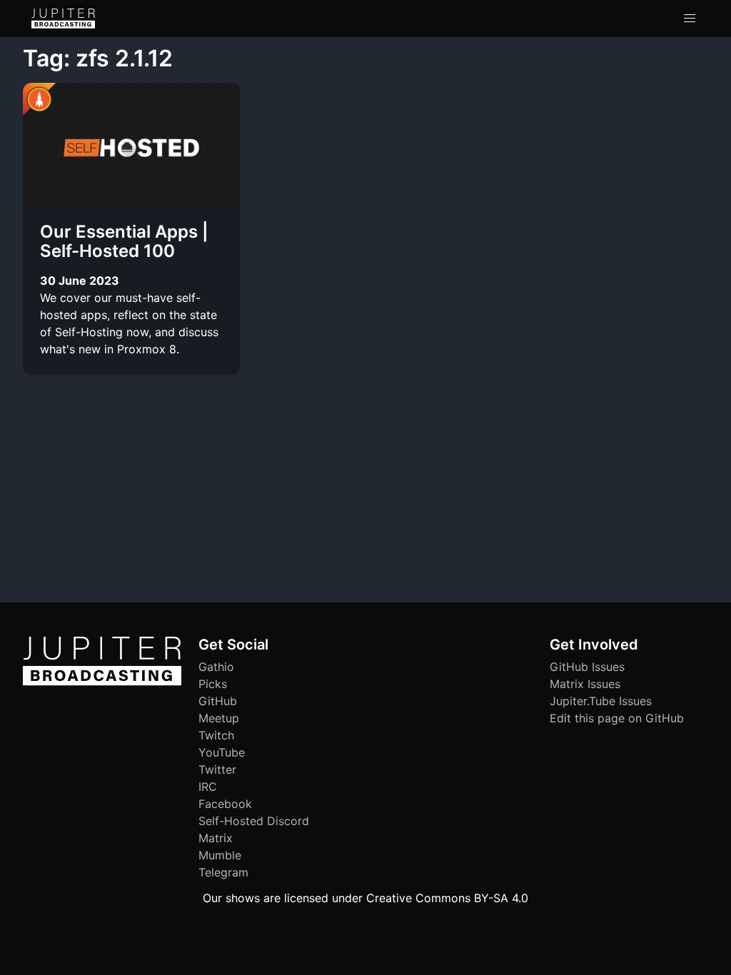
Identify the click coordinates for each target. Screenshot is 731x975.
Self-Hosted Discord (253, 821)
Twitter (217, 769)
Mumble (219, 855)
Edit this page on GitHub (617, 718)
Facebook (225, 804)
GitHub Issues (587, 667)
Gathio (216, 667)
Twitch (216, 735)
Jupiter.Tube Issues (601, 701)
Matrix (215, 838)
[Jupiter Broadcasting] (102, 682)
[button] (689, 18)
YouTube (221, 752)
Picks (212, 684)
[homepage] (63, 18)
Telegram (223, 872)
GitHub (217, 701)
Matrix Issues (585, 684)
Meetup (218, 718)
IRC (207, 786)
